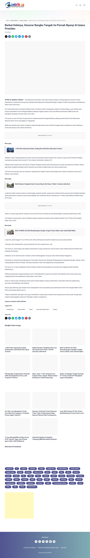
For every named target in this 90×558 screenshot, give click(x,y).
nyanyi (30, 309)
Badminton (32, 468)
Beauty (20, 472)
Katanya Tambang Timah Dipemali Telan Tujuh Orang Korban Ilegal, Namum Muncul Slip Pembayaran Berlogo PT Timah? (44, 413)
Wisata (22, 486)
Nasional (55, 479)
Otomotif (79, 479)
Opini (71, 479)
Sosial (80, 483)
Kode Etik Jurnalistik (30, 547)
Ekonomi (76, 472)
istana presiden (21, 309)
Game (38, 476)
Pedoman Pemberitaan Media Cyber (48, 547)
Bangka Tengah (10, 472)
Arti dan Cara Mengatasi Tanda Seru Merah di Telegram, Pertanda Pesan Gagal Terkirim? (17, 413)
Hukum (54, 476)
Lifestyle (25, 479)
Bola (61, 472)
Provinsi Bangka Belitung (60, 483)
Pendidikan (21, 483)
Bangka (41, 468)
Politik (48, 483)
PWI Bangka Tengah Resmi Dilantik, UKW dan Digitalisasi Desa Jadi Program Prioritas (17, 375)
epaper (8, 476)
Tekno (8, 486)
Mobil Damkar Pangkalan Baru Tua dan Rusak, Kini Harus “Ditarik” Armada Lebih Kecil (42, 184)
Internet (62, 476)
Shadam (55, 309)
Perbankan (30, 483)
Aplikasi (24, 468)
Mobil (32, 479)
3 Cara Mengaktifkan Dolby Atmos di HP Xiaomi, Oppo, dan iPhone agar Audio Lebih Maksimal (17, 439)
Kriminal (9, 479)
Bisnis (54, 472)
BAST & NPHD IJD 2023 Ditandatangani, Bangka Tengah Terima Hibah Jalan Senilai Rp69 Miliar (45, 230)
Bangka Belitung (62, 468)
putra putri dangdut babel (43, 309)
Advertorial (9, 468)
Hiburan (46, 476)
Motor (39, 479)
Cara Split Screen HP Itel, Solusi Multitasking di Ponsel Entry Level (72, 412)
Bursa (68, 472)
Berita (47, 472)
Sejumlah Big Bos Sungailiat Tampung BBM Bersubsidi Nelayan (44, 438)
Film (23, 476)
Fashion (16, 476)
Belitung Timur (38, 472)
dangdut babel (10, 309)
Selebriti (72, 483)
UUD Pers (63, 547)
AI (16, 468)
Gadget (30, 476)
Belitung (28, 472)
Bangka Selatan (75, 468)
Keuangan (80, 476)
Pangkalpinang (10, 483)
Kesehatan (70, 476)
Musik (46, 479)
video (15, 486)
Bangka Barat (50, 468)
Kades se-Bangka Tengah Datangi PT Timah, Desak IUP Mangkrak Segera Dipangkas (71, 375)
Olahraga (63, 479)
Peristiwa (40, 483)
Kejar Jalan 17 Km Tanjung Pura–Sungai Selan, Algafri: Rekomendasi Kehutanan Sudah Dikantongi (45, 375)
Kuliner (16, 479)
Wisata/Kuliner (32, 486)
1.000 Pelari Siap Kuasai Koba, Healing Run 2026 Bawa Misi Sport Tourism (38, 148)
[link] (6, 36)
